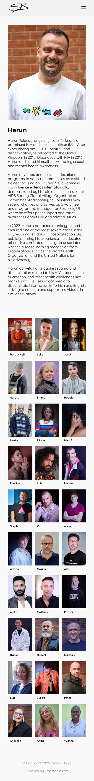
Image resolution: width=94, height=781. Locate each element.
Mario (14, 440)
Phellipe (15, 483)
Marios (41, 569)
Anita (40, 741)
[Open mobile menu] (83, 8)
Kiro (39, 526)
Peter (67, 697)
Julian (41, 697)
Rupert (41, 655)
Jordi (67, 354)
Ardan (14, 612)
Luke (40, 354)
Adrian (14, 569)
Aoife (67, 526)
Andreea (15, 741)
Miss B (68, 440)
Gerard (14, 397)
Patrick (68, 612)
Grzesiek (69, 655)
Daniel (14, 655)
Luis (39, 483)
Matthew (43, 612)
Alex (67, 569)
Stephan (15, 526)
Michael (69, 483)
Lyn (12, 697)
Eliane (41, 440)
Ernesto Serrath (57, 771)
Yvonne (69, 741)
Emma (41, 397)
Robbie (68, 397)
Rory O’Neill (17, 354)
